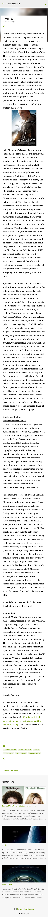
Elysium (36, 750)
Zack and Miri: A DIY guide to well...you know (19, 806)
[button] (4, 26)
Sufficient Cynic (13, 4)
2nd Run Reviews (25, 750)
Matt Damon (21, 753)
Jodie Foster (9, 753)
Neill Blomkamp (34, 753)
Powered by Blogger (25, 909)
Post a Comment (11, 771)
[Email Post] (4, 747)
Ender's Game (7, 884)
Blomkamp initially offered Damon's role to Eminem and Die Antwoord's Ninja (22, 721)
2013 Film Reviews (10, 750)
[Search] (44, 3)
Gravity (4, 845)
